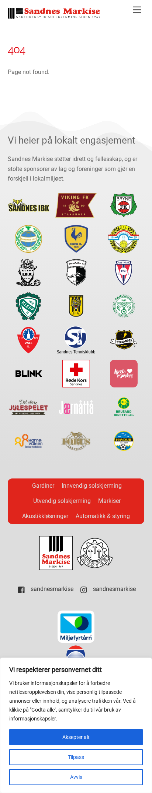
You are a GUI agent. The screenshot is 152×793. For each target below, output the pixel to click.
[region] (76, 725)
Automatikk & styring (103, 516)
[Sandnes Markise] (54, 16)
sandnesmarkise (51, 588)
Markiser (109, 500)
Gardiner (43, 485)
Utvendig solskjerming (62, 500)
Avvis (76, 777)
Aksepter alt (76, 737)
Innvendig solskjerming (92, 485)
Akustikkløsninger (45, 516)
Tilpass (76, 757)
